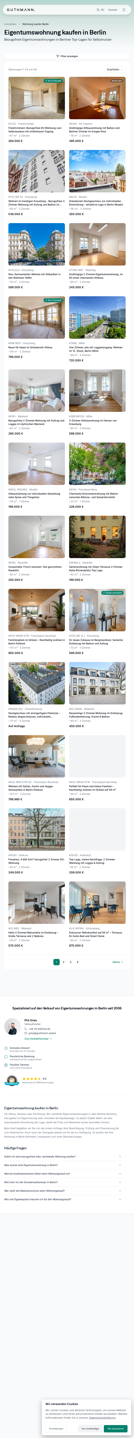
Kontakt (112, 9)
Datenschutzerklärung (102, 1417)
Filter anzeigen (69, 56)
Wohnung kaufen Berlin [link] (35, 24)
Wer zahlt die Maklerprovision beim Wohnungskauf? (34, 1190)
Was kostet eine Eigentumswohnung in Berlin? (31, 1165)
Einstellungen (56, 1428)
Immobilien (10, 24)
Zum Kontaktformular (36, 1038)
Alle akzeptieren (115, 1428)
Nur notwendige (90, 1428)
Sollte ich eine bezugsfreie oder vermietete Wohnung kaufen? (40, 1156)
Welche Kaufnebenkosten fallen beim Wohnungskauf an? (37, 1173)
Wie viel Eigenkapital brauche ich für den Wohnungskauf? (37, 1199)
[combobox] (115, 69)
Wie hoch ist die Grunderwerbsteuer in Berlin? (31, 1182)
